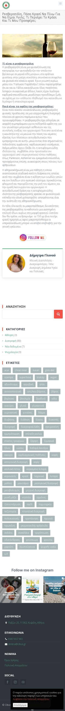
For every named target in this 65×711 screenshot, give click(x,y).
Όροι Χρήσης (12, 660)
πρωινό (48, 518)
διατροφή (9, 426)
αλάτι (42, 384)
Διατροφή (10, 340)
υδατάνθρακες (12, 539)
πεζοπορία (10, 511)
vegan (53, 377)
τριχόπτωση (41, 532)
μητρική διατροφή (35, 490)
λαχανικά (39, 476)
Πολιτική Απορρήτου (16, 665)
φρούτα (48, 539)
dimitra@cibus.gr (17, 644)
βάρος (54, 391)
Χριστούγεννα (27, 546)
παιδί (29, 504)
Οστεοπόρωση (12, 504)
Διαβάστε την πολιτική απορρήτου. (31, 698)
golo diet (49, 370)
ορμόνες (41, 497)
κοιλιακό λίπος (12, 469)
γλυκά (23, 405)
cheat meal (21, 370)
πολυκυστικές (11, 518)
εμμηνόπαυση (12, 433)
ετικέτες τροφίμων (14, 441)
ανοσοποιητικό (12, 391)
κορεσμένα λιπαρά (36, 469)
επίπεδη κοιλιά (34, 433)
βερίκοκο (9, 398)
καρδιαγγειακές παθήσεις (32, 455)
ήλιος (7, 448)
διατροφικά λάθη (30, 426)
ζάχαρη (34, 441)
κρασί (25, 476)
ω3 (6, 553)
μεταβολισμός (12, 490)
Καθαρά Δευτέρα (39, 448)
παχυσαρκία (45, 504)
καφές (55, 455)
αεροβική (28, 384)
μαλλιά (8, 483)
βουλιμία (25, 398)
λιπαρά (54, 476)
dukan (36, 370)
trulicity (40, 377)
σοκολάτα (23, 532)
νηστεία (26, 497)
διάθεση (25, 419)
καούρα (8, 455)
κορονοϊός (10, 476)
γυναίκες (27, 412)
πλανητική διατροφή (33, 511)
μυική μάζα (10, 497)
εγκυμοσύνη (52, 426)
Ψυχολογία (11, 352)
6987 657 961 (15, 639)
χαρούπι (8, 546)
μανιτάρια (23, 483)
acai (6, 370)
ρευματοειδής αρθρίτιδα (34, 525)
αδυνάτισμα (10, 384)
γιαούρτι (9, 405)
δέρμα (41, 412)
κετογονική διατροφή (16, 462)
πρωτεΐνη (9, 525)
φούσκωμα (32, 539)
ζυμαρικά (49, 441)
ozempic (8, 377)
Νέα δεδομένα (13, 346)
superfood (25, 377)
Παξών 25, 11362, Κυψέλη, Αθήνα (26, 622)
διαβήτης (9, 419)
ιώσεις (20, 448)
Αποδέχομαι (20, 704)
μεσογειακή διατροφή (46, 483)
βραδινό (41, 398)
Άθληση (9, 335)
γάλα (54, 398)
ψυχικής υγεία (48, 546)
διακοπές (53, 419)
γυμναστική (10, 412)
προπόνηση (31, 518)
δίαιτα (39, 419)
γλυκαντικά (38, 405)
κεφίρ (36, 462)
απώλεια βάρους (36, 391)
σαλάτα (8, 532)
